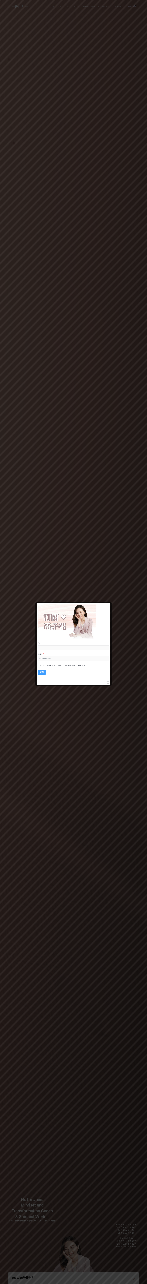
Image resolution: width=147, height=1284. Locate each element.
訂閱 (42, 672)
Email (40, 654)
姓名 (39, 643)
